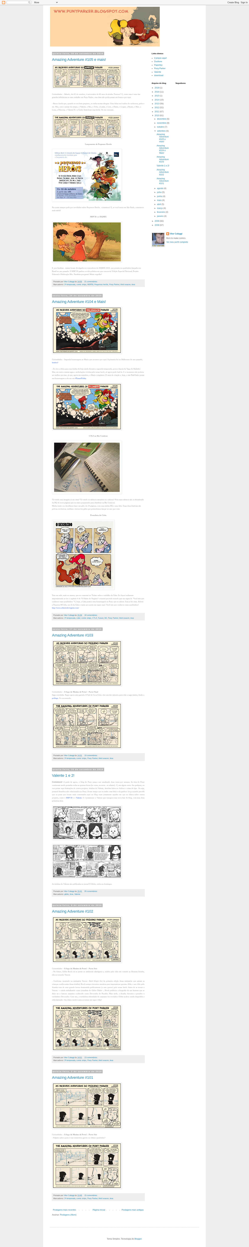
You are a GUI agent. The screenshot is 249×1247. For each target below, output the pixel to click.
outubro (161, 127)
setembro (161, 131)
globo (66, 894)
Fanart (100, 618)
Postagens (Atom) (68, 1215)
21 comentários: (91, 282)
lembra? (55, 363)
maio (159, 200)
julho (159, 192)
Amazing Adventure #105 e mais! (79, 59)
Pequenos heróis (101, 284)
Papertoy (158, 65)
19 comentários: (91, 755)
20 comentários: (91, 891)
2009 (157, 221)
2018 (157, 88)
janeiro (160, 216)
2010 (157, 115)
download (158, 75)
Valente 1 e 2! (63, 775)
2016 (157, 92)
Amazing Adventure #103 (72, 635)
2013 (157, 103)
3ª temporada (69, 284)
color (78, 618)
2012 (157, 107)
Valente (79, 798)
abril (159, 204)
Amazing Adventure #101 (72, 1077)
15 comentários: (91, 1195)
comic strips (81, 284)
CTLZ (94, 618)
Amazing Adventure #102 (72, 911)
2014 (157, 100)
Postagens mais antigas (133, 1210)
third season (125, 284)
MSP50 (90, 284)
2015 (157, 96)
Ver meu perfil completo (177, 242)
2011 (157, 111)
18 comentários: (91, 615)
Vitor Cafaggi (176, 234)
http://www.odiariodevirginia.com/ (65, 608)
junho (160, 196)
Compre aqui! (160, 58)
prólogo (55, 698)
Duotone (158, 61)
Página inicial (99, 1210)
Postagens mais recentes (64, 1210)
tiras (133, 284)
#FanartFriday (80, 378)
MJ (106, 618)
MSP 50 (69, 798)
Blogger (138, 1239)
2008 (157, 225)
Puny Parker (114, 284)
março (160, 208)
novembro (162, 123)
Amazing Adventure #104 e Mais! (79, 302)
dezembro (162, 119)
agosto (160, 188)
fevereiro (161, 212)
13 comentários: (91, 1057)
